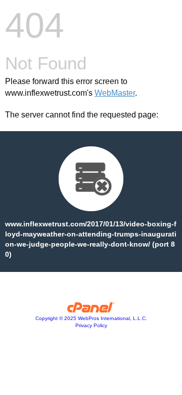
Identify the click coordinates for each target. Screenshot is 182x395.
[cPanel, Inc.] (91, 310)
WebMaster (115, 93)
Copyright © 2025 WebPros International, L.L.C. (91, 318)
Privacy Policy (91, 325)
